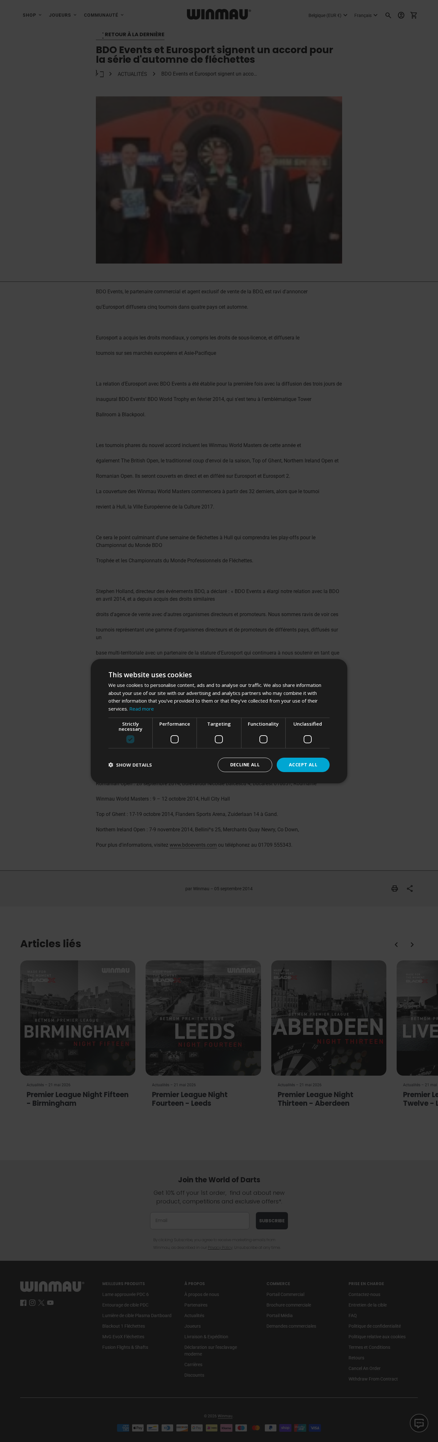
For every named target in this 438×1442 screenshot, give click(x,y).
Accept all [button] (303, 765)
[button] (130, 765)
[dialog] (219, 721)
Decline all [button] (245, 765)
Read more (141, 708)
